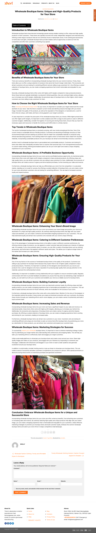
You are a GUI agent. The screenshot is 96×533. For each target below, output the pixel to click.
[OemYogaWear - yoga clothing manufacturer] (11, 3)
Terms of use (51, 519)
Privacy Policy (51, 517)
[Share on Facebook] (42, 432)
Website (63, 481)
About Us (31, 514)
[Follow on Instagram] (8, 523)
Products (44, 3)
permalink (62, 438)
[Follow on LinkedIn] (13, 523)
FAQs (29, 517)
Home (30, 511)
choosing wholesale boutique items (26, 106)
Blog (57, 3)
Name (16, 481)
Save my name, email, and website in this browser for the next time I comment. (38, 488)
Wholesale (36, 3)
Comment (17, 468)
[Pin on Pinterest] (51, 432)
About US (51, 3)
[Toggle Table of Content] (28, 25)
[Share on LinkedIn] (54, 432)
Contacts (49, 514)
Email (39, 481)
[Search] (21, 3)
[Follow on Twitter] (10, 523)
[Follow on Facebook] (5, 523)
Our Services (27, 3)
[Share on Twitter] (45, 432)
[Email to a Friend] (48, 432)
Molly (56, 19)
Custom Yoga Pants (48, 9)
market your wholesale (29, 330)
